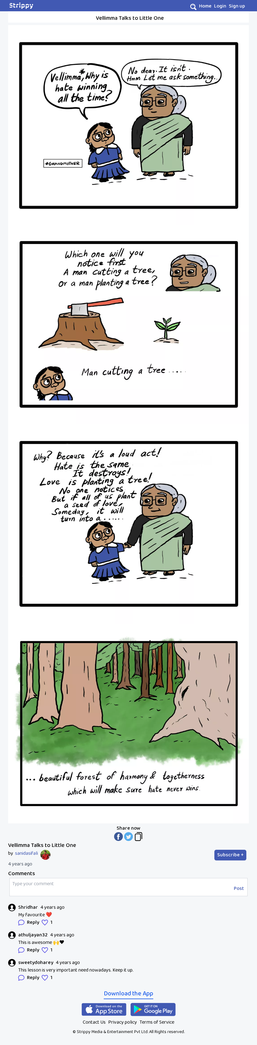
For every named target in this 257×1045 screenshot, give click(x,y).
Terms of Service (156, 1022)
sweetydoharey (35, 963)
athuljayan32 (33, 935)
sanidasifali (26, 853)
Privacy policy (122, 1022)
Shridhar (28, 907)
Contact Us (94, 1022)
